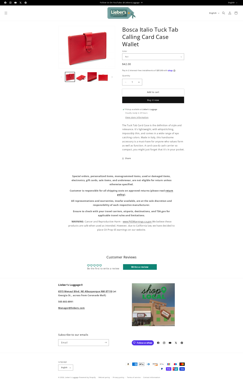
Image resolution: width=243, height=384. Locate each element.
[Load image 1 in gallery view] (70, 77)
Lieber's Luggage (72, 377)
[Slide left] (61, 77)
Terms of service (133, 377)
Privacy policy (118, 377)
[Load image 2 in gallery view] (81, 77)
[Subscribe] (106, 342)
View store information (136, 117)
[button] (6, 13)
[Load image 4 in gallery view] (103, 77)
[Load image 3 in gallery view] (92, 77)
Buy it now (153, 100)
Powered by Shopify (87, 377)
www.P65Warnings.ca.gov (137, 221)
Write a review (139, 267)
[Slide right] (112, 77)
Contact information (151, 377)
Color (124, 51)
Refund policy (104, 377)
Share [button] (128, 158)
